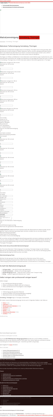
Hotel (10, 345)
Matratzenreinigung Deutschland (11, 403)
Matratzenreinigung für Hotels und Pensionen (13, 7)
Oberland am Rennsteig (9, 312)
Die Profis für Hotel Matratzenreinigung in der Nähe (17, 397)
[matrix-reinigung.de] (19, 2)
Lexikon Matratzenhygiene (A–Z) (11, 350)
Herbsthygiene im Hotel (9, 357)
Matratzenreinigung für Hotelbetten (12, 375)
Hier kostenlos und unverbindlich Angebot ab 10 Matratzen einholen (35, 415)
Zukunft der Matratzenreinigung (11, 352)
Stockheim (5, 307)
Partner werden (7, 377)
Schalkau (5, 313)
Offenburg (5, 385)
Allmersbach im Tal (8, 387)
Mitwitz (5, 310)
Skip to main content (5, 1)
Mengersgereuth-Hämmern (10, 306)
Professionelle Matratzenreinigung (11, 5)
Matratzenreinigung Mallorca (10, 404)
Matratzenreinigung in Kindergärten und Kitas (15, 378)
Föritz (4, 303)
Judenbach (5, 304)
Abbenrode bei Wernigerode (10, 388)
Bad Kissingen (6, 392)
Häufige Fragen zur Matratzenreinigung (13, 355)
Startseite (2, 41)
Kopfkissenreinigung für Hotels (11, 380)
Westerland (6, 393)
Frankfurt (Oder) (7, 390)
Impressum (6, 400)
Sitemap (5, 401)
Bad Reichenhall (7, 395)
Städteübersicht (7, 374)
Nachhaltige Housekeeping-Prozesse (12, 353)
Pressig (5, 309)
